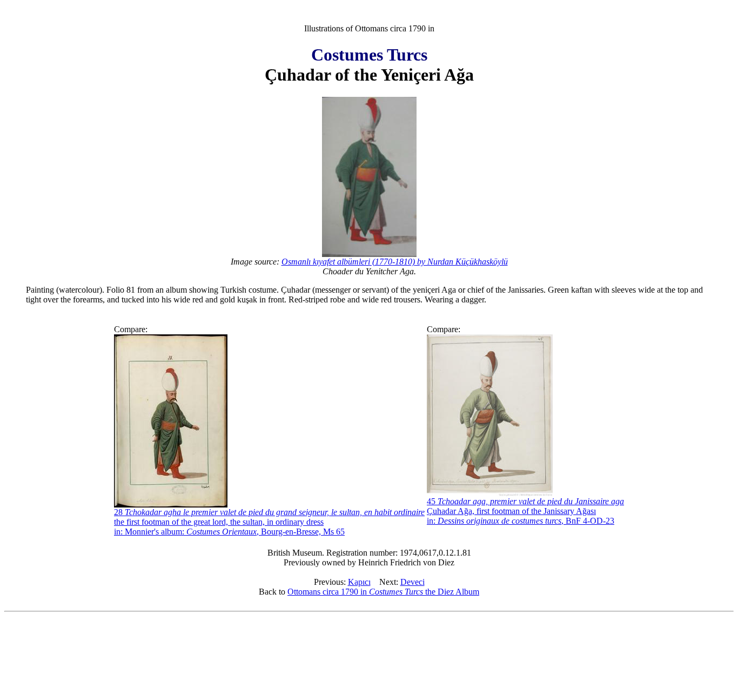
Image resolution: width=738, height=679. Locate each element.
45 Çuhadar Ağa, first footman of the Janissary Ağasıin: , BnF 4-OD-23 (525, 511)
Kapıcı (359, 581)
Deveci (412, 581)
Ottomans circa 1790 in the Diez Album (383, 591)
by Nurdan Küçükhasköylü (394, 261)
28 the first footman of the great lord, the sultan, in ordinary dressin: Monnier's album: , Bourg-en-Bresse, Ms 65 (269, 521)
